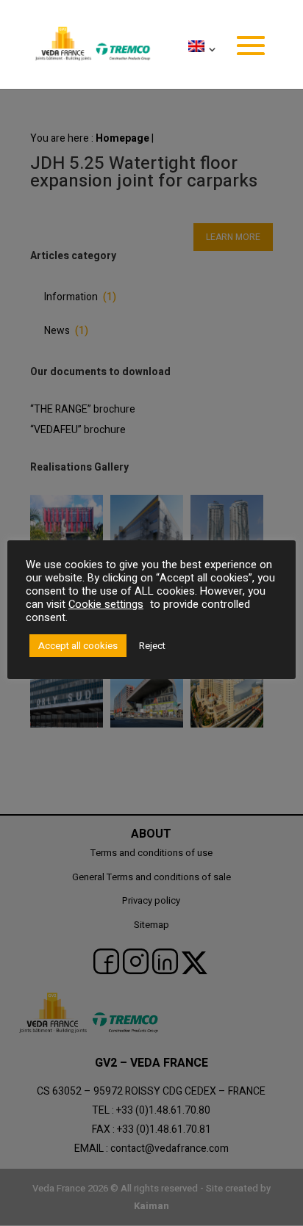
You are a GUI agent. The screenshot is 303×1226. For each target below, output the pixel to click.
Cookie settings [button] (105, 604)
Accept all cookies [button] (78, 646)
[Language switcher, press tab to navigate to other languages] (199, 64)
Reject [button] (152, 646)
